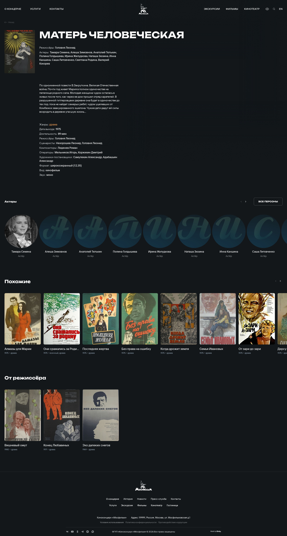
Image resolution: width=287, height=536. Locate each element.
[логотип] (143, 8)
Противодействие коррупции (172, 522)
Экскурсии (212, 8)
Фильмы (232, 8)
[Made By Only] (215, 531)
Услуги (35, 8)
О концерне (12, 8)
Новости (141, 498)
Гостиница (172, 505)
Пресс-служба (158, 498)
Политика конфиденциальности (141, 522)
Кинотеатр (252, 8)
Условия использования (112, 522)
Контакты (57, 8)
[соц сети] (67, 531)
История (128, 498)
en (281, 8)
